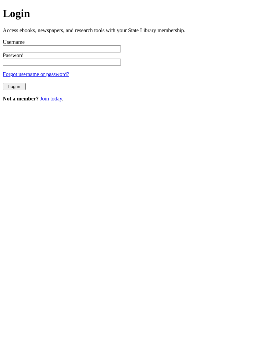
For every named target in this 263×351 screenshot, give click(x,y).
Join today (51, 98)
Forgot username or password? (36, 74)
